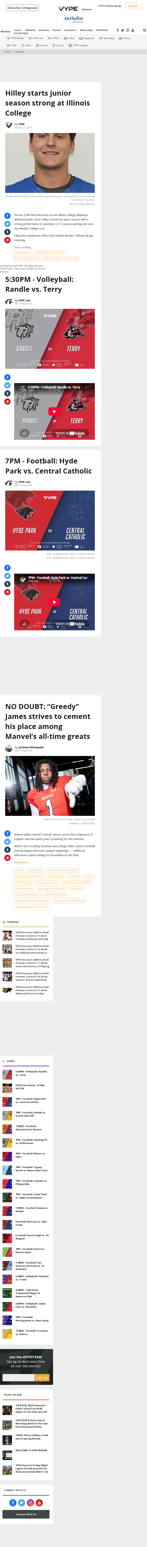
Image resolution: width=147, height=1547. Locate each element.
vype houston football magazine (31, 900)
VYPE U (56, 38)
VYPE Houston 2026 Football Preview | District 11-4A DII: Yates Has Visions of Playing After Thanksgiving (32, 964)
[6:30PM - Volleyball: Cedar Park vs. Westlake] (7, 1306)
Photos (127, 38)
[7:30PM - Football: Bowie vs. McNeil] (7, 1211)
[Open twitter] (122, 30)
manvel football (23, 882)
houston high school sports (29, 876)
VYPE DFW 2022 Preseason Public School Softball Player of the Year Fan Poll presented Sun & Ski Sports (32, 1410)
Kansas (57, 30)
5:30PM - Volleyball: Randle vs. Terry (39, 284)
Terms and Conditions (25, 268)
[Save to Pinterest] (7, 401)
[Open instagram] (127, 30)
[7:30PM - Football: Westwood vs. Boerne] (7, 1129)
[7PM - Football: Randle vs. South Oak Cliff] (7, 1115)
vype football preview (56, 894)
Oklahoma (102, 30)
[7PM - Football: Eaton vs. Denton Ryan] (7, 1251)
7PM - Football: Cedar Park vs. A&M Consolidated (31, 1196)
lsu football (73, 876)
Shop (28, 45)
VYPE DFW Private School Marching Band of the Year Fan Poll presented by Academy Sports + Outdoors (32, 1427)
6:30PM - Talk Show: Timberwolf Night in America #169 (28, 1293)
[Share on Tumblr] (7, 393)
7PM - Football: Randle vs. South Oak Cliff (31, 1114)
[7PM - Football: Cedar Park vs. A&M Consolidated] (7, 1197)
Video (71, 38)
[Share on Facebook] (7, 377)
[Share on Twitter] (7, 385)
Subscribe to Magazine (22, 8)
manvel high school (46, 882)
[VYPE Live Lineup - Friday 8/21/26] (7, 1088)
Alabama (30, 30)
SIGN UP (133, 6)
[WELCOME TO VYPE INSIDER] (7, 1455)
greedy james (36, 870)
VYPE (21, 124)
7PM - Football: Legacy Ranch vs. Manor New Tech (31, 1169)
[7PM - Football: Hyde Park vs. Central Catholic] (50, 520)
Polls (13, 45)
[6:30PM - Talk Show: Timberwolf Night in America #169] (7, 1292)
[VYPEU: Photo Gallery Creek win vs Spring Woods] (7, 1440)
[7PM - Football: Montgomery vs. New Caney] (7, 1320)
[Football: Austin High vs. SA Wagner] (7, 1238)
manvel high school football (76, 882)
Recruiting (108, 38)
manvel (89, 876)
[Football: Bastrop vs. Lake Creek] (7, 1224)
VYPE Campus (80, 45)
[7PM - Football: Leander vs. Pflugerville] (7, 1183)
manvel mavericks (24, 888)
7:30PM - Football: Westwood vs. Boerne (29, 1128)
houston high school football (63, 870)
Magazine (89, 38)
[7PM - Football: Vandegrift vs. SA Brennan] (7, 1142)
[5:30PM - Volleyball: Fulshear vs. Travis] (7, 1279)
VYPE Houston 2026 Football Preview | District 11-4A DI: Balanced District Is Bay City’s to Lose (32, 991)
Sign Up (42, 1377)
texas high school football (52, 888)
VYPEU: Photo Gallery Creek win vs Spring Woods (32, 1437)
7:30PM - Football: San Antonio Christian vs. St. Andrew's (30, 1266)
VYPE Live (38, 38)
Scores (60, 45)
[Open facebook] (117, 30)
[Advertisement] (73, 65)
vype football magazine (27, 894)
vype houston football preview (69, 900)
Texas (17, 30)
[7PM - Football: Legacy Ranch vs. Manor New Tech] (7, 1170)
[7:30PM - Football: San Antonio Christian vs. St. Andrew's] (7, 1265)
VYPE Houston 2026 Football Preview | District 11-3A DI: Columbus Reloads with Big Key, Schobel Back (32, 937)
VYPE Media (17, 38)
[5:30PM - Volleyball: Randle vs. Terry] (50, 339)
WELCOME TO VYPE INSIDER (31, 1450)
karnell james (55, 876)
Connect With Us (26, 1514)
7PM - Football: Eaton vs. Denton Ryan (30, 1250)
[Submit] (144, 30)
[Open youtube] (133, 30)
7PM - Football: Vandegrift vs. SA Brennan (31, 1141)
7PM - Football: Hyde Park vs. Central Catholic (48, 466)
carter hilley (72, 258)
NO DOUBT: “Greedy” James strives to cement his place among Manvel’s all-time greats (47, 721)
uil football (76, 888)
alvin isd (19, 870)
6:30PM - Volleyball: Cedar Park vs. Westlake (31, 1305)
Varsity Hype (21, 33)
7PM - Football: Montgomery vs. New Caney (32, 1318)
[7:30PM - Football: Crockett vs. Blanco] (7, 1333)
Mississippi (86, 30)
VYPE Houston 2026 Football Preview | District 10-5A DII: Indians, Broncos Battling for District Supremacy (32, 978)
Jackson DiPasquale (31, 747)
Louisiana (70, 30)
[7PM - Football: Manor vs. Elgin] (7, 1156)
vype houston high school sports (31, 906)
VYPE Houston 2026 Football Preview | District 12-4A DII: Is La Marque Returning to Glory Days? (32, 951)
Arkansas (44, 30)
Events (44, 45)
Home (7, 51)
